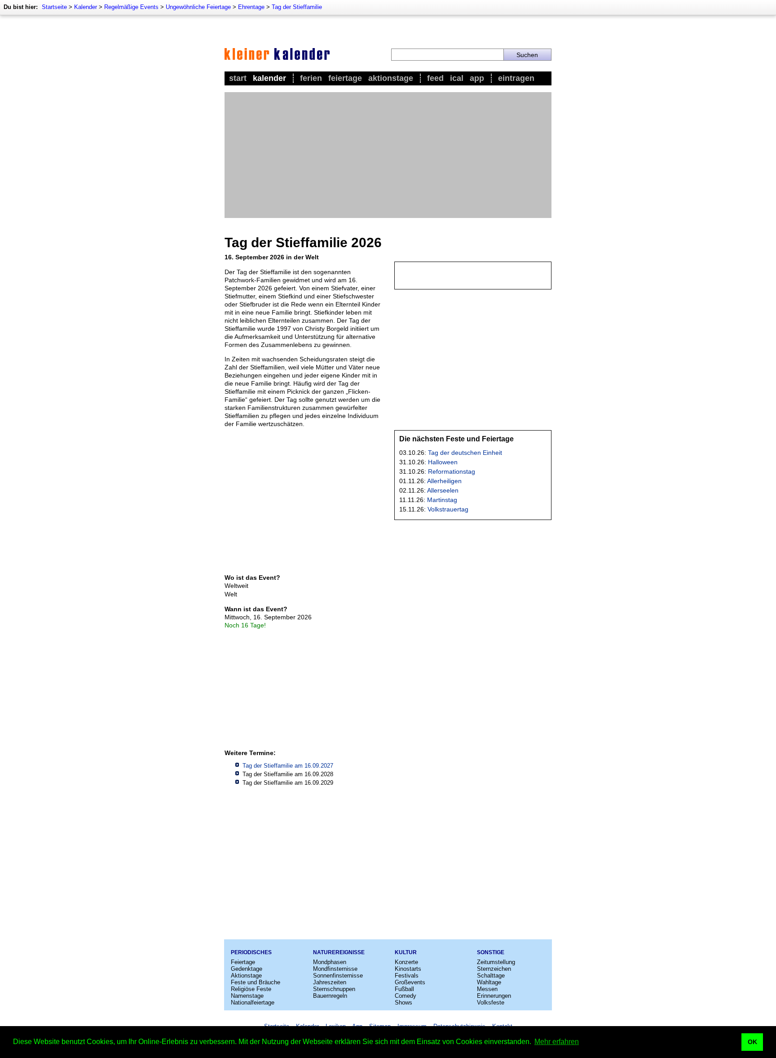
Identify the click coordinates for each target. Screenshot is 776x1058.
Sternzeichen (494, 968)
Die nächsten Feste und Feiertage (456, 439)
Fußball (404, 989)
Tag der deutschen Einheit (465, 452)
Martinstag (442, 499)
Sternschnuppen (334, 989)
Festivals (407, 975)
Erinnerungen (494, 995)
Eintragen (516, 78)
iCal (456, 78)
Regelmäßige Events (131, 7)
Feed (435, 78)
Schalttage (491, 975)
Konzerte (406, 962)
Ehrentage (251, 7)
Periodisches (251, 952)
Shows (403, 1002)
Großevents (410, 982)
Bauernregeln (330, 995)
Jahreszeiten (329, 982)
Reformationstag (451, 471)
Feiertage (345, 78)
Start (238, 78)
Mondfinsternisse (335, 968)
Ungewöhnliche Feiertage (198, 7)
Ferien (311, 78)
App (477, 78)
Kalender (85, 7)
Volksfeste (490, 1002)
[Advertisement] (388, 155)
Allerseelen (443, 490)
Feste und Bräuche (255, 982)
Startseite (54, 7)
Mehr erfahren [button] (556, 1041)
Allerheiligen (444, 481)
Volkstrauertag (448, 509)
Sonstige (490, 952)
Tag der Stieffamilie (297, 7)
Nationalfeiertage (252, 1002)
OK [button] (752, 1041)
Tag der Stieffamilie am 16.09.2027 (287, 765)
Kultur (406, 952)
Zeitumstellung (496, 962)
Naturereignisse (339, 952)
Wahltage (489, 982)
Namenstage (247, 995)
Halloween (443, 462)
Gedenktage (246, 968)
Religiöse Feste (251, 989)
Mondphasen (329, 962)
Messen (487, 989)
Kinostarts (408, 968)
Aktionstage (390, 78)
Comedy (405, 995)
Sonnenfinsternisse (338, 975)
